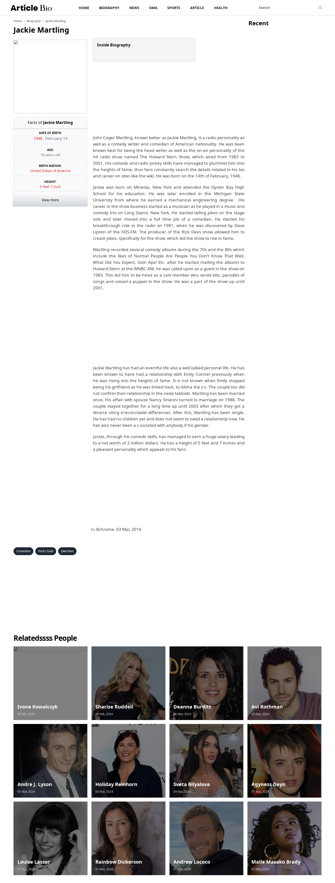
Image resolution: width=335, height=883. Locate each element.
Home (84, 7)
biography (34, 21)
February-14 (56, 138)
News (134, 7)
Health (221, 7)
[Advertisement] (168, 98)
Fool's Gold (45, 551)
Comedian (23, 551)
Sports (173, 7)
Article (197, 7)
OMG (153, 7)
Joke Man (67, 551)
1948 (38, 138)
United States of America (50, 170)
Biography (109, 7)
